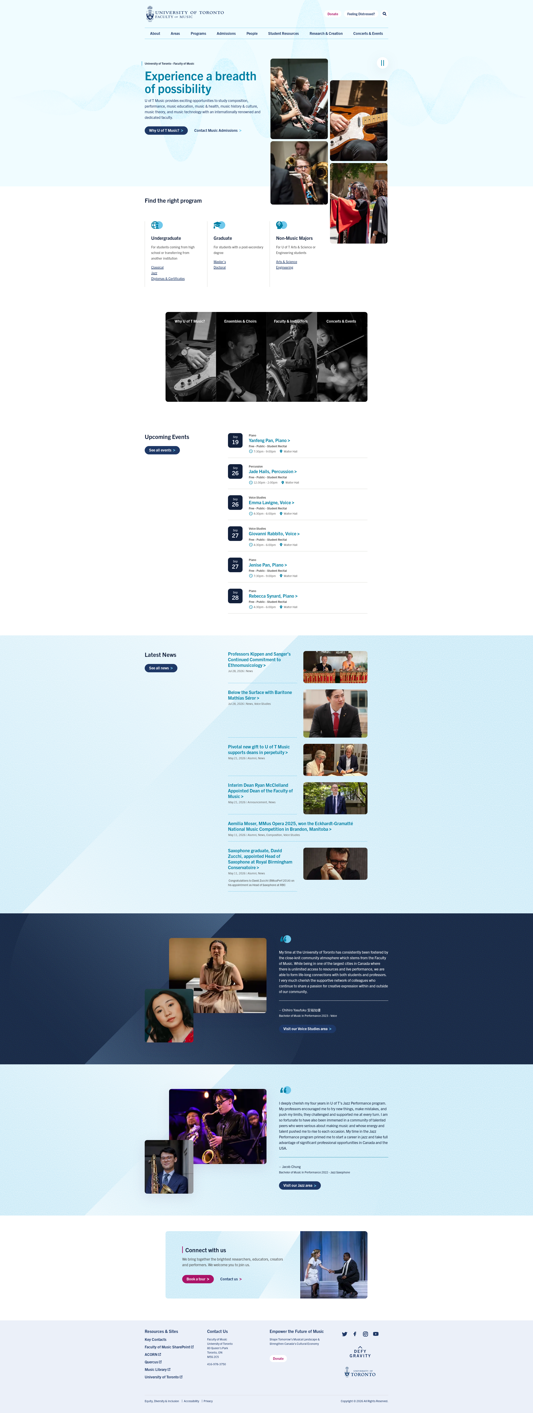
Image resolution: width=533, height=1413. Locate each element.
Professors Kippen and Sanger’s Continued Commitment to (259, 659)
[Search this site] (384, 14)
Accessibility (191, 1401)
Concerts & (341, 321)
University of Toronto (162, 1376)
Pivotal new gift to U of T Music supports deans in (259, 749)
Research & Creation (326, 33)
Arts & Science (286, 261)
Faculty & (291, 321)
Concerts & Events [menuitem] (368, 33)
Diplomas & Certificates (168, 278)
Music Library (156, 1369)
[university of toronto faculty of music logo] (185, 13)
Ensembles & (240, 321)
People (252, 33)
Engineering (284, 267)
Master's (220, 261)
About (155, 33)
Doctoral (220, 267)
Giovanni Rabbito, (273, 533)
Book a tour (196, 1278)
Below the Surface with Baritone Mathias (260, 694)
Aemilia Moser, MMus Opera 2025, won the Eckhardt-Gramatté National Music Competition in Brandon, (290, 826)
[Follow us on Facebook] (355, 1334)
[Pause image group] (382, 63)
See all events (160, 450)
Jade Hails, (271, 471)
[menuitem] (173, 1339)
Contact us (229, 1278)
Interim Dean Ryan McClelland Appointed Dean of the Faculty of (260, 790)
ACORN (151, 1354)
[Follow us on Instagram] (365, 1334)
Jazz (154, 273)
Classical (157, 267)
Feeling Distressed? (361, 14)
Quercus (151, 1361)
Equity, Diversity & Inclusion (162, 1401)
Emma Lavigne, (270, 502)
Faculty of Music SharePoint (167, 1346)
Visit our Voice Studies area (305, 1028)
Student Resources (283, 33)
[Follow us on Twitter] (344, 1334)
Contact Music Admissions (216, 130)
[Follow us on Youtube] (375, 1334)
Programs (198, 33)
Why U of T (190, 321)
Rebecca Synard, (272, 595)
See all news (159, 667)
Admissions (226, 33)
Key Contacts (155, 1339)
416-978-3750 (216, 1364)
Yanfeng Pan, (268, 440)
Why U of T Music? (164, 130)
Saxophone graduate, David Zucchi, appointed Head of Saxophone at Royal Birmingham (260, 858)
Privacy (208, 1401)
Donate (333, 14)
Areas (175, 33)
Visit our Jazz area (297, 1185)
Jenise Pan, (267, 564)
